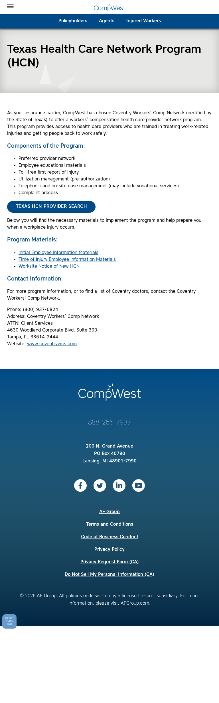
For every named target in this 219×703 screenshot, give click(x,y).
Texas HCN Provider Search (51, 206)
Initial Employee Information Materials (58, 253)
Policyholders (72, 21)
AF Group (109, 512)
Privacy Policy (109, 549)
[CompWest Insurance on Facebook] (80, 485)
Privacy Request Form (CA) (109, 562)
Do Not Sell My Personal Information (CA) (109, 574)
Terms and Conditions (109, 524)
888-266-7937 (109, 422)
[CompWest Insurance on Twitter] (100, 485)
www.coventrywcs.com (52, 344)
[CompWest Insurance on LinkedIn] (119, 485)
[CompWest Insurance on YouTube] (138, 485)
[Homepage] (109, 7)
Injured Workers (143, 21)
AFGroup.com (135, 603)
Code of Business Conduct (109, 537)
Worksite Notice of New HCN (49, 266)
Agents (106, 21)
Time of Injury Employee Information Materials (67, 259)
